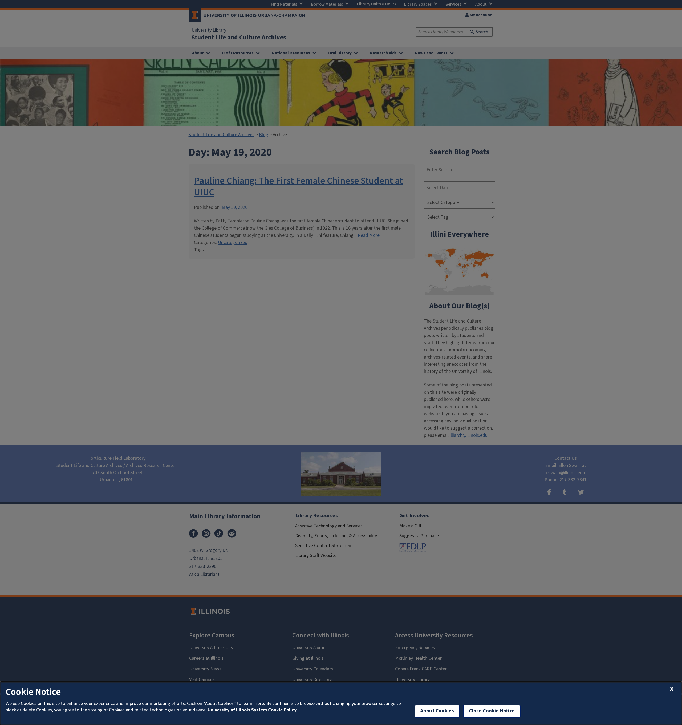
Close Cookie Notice (492, 711)
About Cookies (437, 711)
